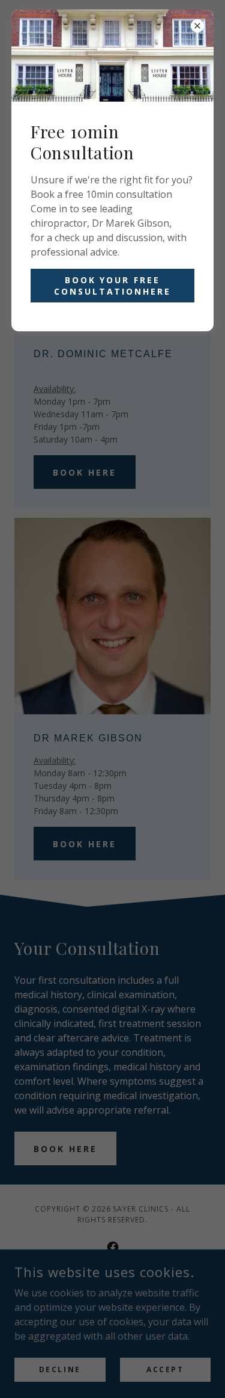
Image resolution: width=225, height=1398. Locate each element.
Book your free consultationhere (113, 285)
